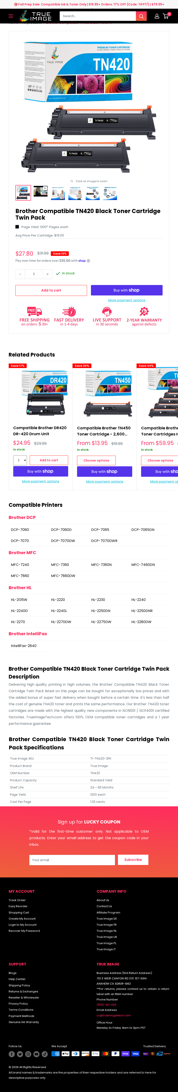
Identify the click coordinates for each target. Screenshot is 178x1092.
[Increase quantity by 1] (47, 274)
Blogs (12, 973)
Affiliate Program (108, 912)
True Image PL (106, 943)
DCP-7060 (20, 529)
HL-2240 (139, 599)
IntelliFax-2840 (24, 645)
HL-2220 (58, 599)
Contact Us (104, 906)
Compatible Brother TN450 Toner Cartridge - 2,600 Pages (104, 431)
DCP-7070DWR (104, 540)
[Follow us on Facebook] (12, 1054)
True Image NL (107, 931)
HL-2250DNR (142, 610)
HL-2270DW (61, 621)
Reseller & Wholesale (24, 997)
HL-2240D (20, 610)
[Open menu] (11, 16)
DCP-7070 (20, 540)
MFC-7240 (20, 564)
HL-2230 (98, 599)
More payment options (126, 300)
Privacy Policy (18, 1004)
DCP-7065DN (143, 529)
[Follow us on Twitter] (20, 1054)
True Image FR (107, 925)
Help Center (17, 979)
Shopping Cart (19, 912)
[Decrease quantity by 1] (20, 274)
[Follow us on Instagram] (28, 1054)
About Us (103, 900)
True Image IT (106, 949)
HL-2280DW (141, 621)
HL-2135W (19, 599)
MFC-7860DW (63, 575)
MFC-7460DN (143, 564)
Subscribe (133, 859)
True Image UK (107, 937)
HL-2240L (59, 610)
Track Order (17, 900)
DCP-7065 (100, 529)
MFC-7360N (101, 564)
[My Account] (157, 16)
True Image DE (107, 919)
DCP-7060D (62, 529)
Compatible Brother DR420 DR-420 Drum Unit (40, 431)
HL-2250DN (101, 610)
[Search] (141, 16)
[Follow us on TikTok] (45, 1054)
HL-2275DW (101, 621)
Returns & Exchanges (23, 991)
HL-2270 (18, 621)
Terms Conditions (21, 1010)
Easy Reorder (18, 906)
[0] (165, 16)
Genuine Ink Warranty (24, 1022)
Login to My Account (22, 925)
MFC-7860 (20, 575)
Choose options (96, 460)
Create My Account (22, 919)
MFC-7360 (60, 564)
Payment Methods (21, 1016)
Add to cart (51, 290)
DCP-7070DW (63, 540)
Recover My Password (24, 931)
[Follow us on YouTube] (36, 1054)
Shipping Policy (19, 985)
